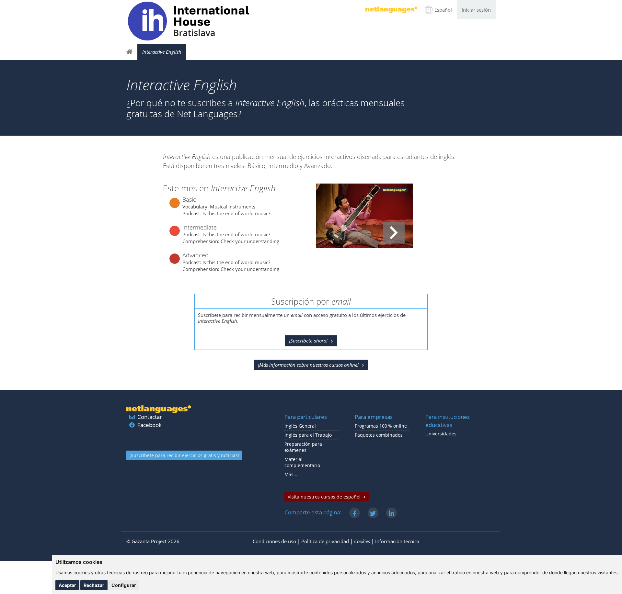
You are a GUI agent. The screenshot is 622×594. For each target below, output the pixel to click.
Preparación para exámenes (303, 447)
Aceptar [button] (67, 585)
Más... (290, 474)
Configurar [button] (123, 585)
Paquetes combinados (379, 435)
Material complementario (302, 462)
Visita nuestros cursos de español (324, 497)
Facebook (149, 425)
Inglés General (300, 426)
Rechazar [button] (94, 585)
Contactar (149, 416)
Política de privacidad (325, 541)
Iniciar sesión (476, 9)
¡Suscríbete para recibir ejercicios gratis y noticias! (184, 455)
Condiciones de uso (274, 541)
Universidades (440, 434)
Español (443, 9)
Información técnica (397, 541)
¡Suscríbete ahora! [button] (308, 340)
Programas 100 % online (381, 426)
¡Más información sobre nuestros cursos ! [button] (308, 365)
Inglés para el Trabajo (308, 435)
